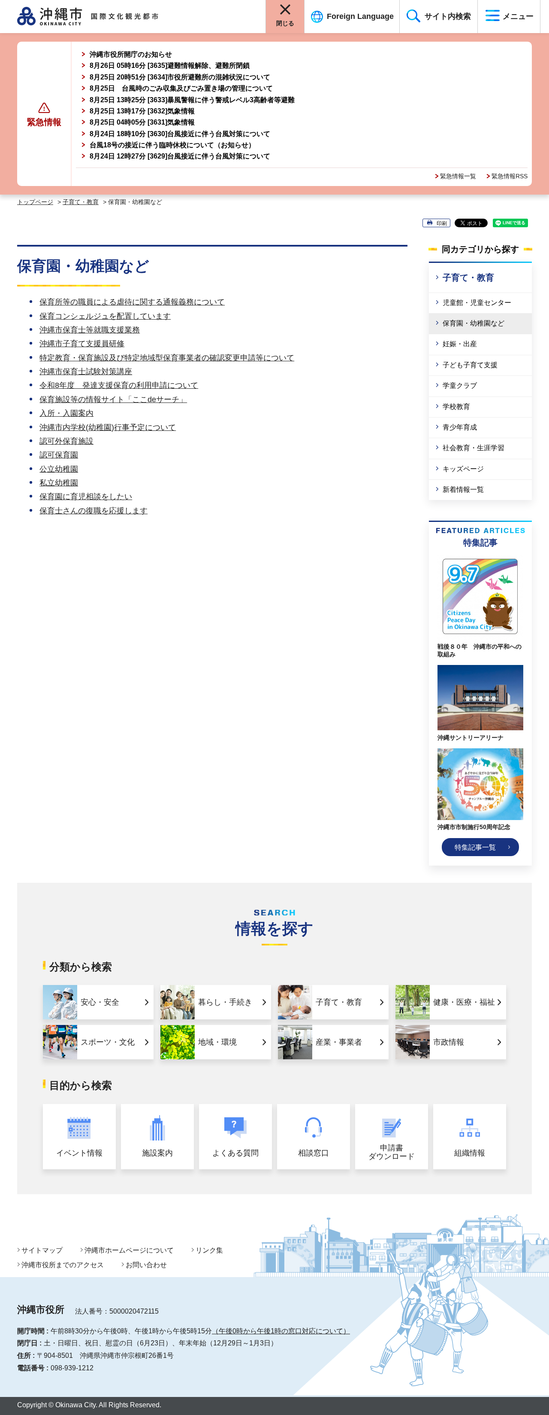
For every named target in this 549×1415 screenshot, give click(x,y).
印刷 (442, 223)
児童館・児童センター (477, 302)
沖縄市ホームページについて (129, 1250)
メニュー (518, 16)
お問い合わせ (146, 1265)
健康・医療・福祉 (464, 1002)
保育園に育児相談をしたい (85, 496)
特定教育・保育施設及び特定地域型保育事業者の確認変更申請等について (166, 358)
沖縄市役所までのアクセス (62, 1265)
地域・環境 (217, 1042)
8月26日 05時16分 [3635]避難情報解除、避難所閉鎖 (170, 65)
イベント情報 (79, 1153)
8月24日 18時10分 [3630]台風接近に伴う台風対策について (180, 133)
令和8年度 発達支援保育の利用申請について (118, 385)
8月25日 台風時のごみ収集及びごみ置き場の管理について (181, 88)
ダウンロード (391, 1152)
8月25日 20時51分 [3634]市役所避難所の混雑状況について (180, 77)
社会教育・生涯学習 (473, 447)
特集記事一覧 (475, 847)
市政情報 (448, 1042)
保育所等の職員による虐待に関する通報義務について (132, 302)
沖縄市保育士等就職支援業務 (89, 330)
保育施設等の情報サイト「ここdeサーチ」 (113, 399)
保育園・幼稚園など (473, 323)
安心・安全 (100, 1002)
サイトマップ (42, 1250)
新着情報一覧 (463, 489)
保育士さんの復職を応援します (93, 510)
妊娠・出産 (460, 344)
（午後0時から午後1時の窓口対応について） (281, 1331)
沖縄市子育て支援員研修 (81, 343)
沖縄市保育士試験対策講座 (85, 371)
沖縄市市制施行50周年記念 (473, 826)
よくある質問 (235, 1153)
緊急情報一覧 (458, 176)
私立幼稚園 (58, 483)
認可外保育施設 (66, 441)
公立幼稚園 (58, 469)
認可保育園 (58, 455)
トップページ (35, 201)
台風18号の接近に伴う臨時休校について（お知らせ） (172, 145)
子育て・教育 (81, 201)
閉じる (285, 23)
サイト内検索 (448, 16)
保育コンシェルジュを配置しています (105, 316)
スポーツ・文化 (108, 1042)
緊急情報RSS (510, 176)
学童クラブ (460, 385)
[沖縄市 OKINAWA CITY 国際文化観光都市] (97, 16)
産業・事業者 (339, 1042)
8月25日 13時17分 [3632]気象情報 (142, 111)
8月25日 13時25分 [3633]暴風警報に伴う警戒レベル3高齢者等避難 (192, 100)
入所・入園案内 (66, 413)
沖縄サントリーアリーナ (470, 737)
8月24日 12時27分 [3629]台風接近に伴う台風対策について (180, 156)
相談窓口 (313, 1153)
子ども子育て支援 (470, 365)
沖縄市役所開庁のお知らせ (131, 54)
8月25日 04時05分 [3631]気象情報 (142, 122)
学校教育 (456, 406)
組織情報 (469, 1153)
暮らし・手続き (225, 1002)
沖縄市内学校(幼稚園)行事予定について (107, 427)
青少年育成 (460, 427)
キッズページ (463, 469)
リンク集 (209, 1250)
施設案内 (157, 1153)
